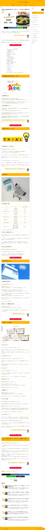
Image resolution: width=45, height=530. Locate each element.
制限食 (8, 471)
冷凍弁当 (6, 471)
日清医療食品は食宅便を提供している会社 (12, 49)
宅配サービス (11, 471)
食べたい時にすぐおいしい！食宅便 (15, 125)
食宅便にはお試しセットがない (11, 53)
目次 (14, 48)
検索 (32, 8)
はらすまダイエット (10, 71)
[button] (25, 28)
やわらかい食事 (9, 70)
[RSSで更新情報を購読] (16, 480)
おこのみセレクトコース (11, 65)
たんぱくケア (9, 66)
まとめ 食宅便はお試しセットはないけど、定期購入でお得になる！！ (16, 72)
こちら (5, 301)
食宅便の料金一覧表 (10, 56)
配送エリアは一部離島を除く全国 (12, 62)
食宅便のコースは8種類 (10, 63)
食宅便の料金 (8, 55)
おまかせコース (9, 64)
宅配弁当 (14, 471)
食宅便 (3, 31)
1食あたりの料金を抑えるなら (11, 57)
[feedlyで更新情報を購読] (14, 480)
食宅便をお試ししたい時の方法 (11, 54)
